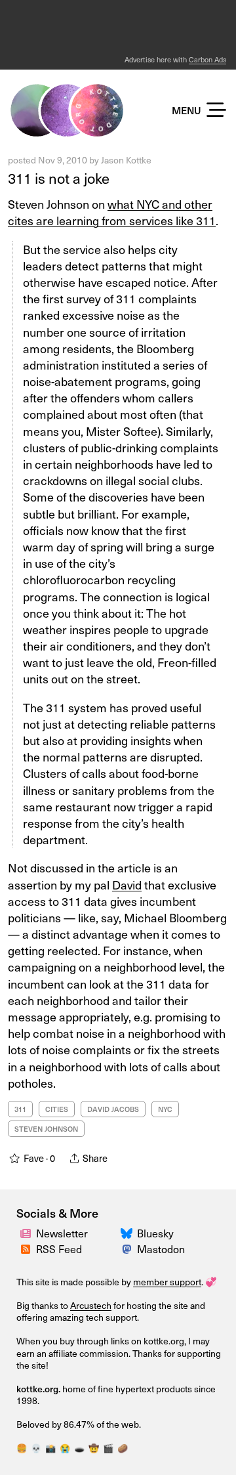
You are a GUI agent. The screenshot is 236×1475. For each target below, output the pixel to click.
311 (20, 1109)
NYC (165, 1109)
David (127, 884)
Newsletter (62, 1233)
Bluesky (155, 1233)
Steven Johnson (46, 1129)
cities (56, 1109)
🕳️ (79, 1448)
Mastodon (161, 1248)
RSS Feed (59, 1248)
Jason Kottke (126, 160)
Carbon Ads (207, 59)
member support (167, 1282)
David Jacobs (113, 1109)
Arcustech (90, 1305)
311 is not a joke (58, 177)
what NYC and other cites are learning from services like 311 (112, 212)
